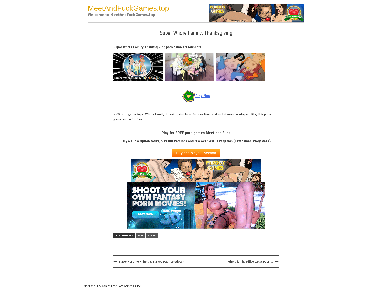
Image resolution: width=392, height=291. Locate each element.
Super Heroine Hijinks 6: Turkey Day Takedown (151, 261)
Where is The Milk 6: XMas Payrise (250, 261)
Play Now (202, 95)
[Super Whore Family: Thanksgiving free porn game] (139, 66)
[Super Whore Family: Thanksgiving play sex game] (241, 66)
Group (152, 235)
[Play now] (196, 205)
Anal (140, 235)
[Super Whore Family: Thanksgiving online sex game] (190, 66)
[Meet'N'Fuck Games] (256, 13)
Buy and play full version (196, 153)
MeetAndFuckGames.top (128, 8)
